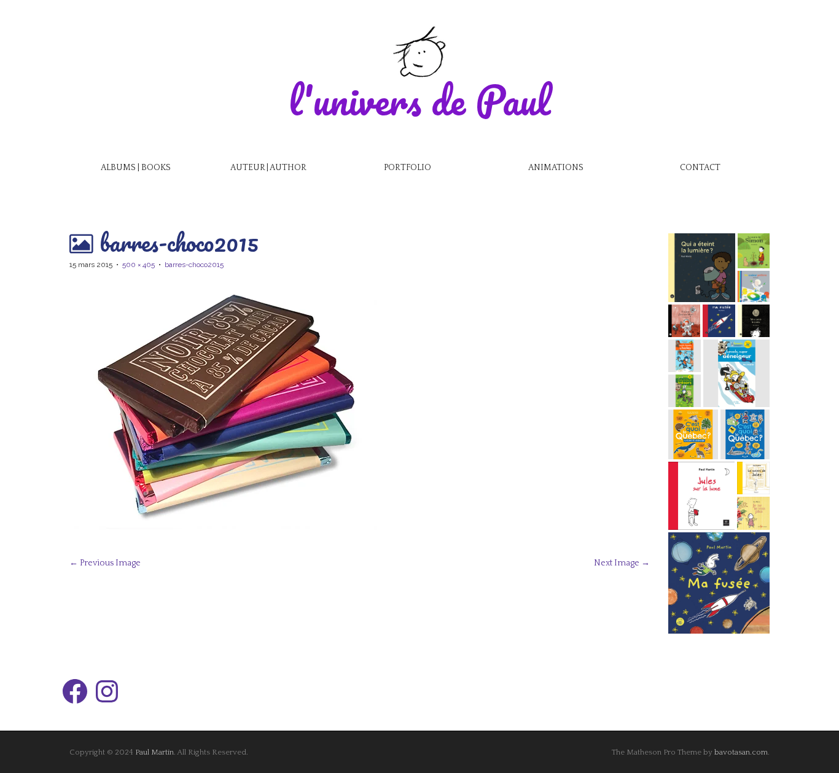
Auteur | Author (268, 168)
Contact (700, 168)
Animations (555, 168)
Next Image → (622, 563)
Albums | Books (136, 168)
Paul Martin (154, 752)
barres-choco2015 (194, 264)
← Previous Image (105, 563)
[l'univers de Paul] (419, 51)
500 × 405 (138, 264)
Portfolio (407, 168)
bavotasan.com (741, 752)
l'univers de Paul (419, 100)
